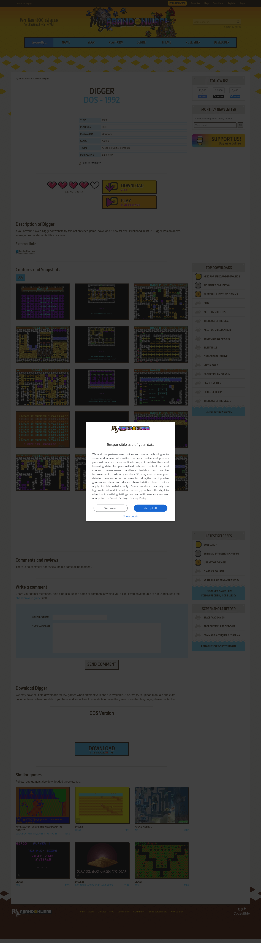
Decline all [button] (110, 508)
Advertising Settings (116, 494)
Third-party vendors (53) (125, 474)
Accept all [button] (150, 508)
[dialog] (130, 471)
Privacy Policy (138, 498)
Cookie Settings (119, 498)
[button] (131, 516)
